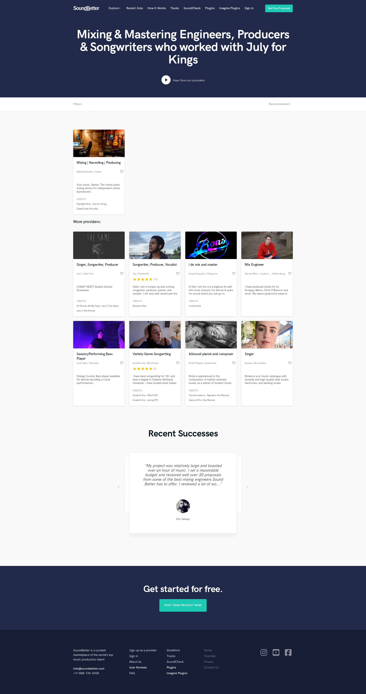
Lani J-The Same (110, 306)
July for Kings (99, 204)
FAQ (132, 673)
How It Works (157, 8)
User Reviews (138, 667)
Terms (208, 650)
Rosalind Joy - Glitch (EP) (145, 395)
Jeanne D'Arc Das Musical (202, 400)
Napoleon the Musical (218, 395)
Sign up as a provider (143, 650)
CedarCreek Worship (87, 208)
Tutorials (210, 656)
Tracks (174, 8)
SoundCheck (192, 8)
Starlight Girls (84, 204)
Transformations (197, 395)
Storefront (173, 650)
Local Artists (195, 306)
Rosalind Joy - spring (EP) (145, 400)
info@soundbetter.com (88, 669)
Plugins (210, 8)
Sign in (249, 8)
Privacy (209, 662)
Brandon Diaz (139, 306)
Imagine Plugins (229, 8)
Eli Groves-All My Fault (88, 306)
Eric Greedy (183, 519)
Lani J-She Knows (86, 310)
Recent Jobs (134, 8)
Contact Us (211, 667)
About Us (135, 662)
